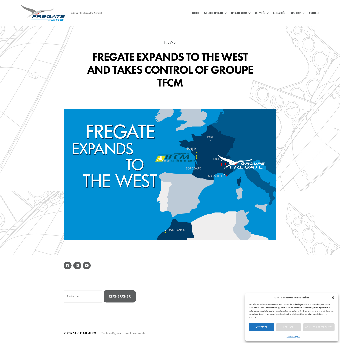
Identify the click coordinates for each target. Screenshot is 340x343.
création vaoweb (135, 333)
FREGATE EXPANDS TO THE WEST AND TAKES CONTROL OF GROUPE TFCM (170, 70)
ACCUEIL (196, 13)
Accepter (261, 327)
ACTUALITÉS (279, 13)
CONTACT (314, 13)
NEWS (170, 42)
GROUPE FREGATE (213, 13)
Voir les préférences (319, 327)
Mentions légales (293, 336)
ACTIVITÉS (260, 13)
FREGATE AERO (239, 13)
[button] (333, 297)
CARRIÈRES (295, 13)
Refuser (288, 327)
